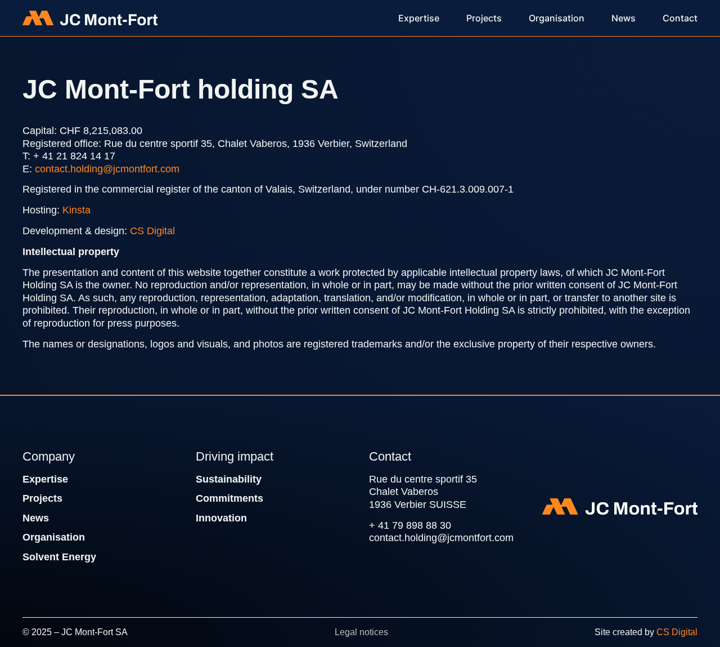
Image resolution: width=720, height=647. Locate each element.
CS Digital (152, 231)
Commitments (229, 498)
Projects (42, 498)
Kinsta (76, 210)
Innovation (221, 518)
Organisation (53, 537)
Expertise (45, 479)
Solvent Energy (59, 557)
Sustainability (229, 479)
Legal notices (361, 632)
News (35, 518)
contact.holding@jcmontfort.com (107, 169)
